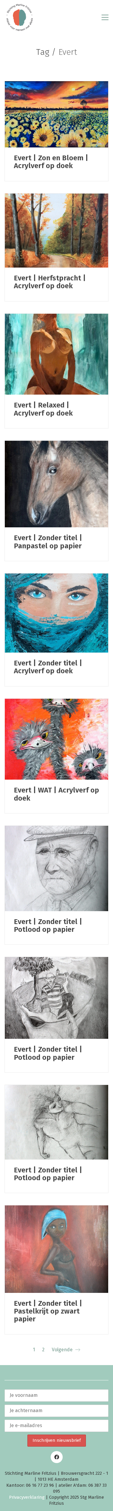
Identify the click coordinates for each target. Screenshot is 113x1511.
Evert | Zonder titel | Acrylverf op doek (48, 667)
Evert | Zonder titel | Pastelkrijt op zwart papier (48, 1311)
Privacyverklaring (27, 1497)
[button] (105, 17)
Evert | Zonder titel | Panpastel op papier (48, 542)
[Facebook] (57, 1457)
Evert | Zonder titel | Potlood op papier (48, 926)
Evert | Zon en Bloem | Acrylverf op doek (51, 162)
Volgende (63, 1349)
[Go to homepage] (20, 17)
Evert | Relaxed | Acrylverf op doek (43, 409)
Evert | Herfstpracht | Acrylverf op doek (50, 282)
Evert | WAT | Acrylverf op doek (56, 794)
